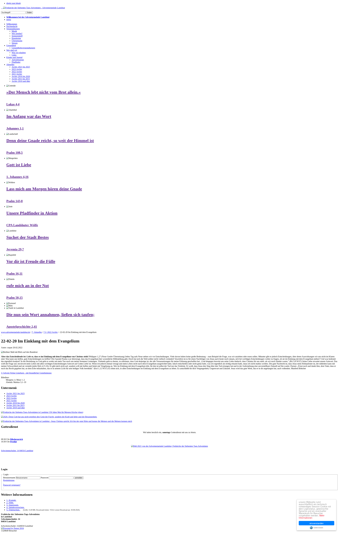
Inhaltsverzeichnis (15, 507)
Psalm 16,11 (14, 273)
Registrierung (8, 480)
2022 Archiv (17, 72)
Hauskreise (16, 38)
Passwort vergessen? (11, 485)
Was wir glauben (19, 52)
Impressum (12, 505)
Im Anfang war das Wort (28, 116)
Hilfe (10, 503)
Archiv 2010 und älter (21, 81)
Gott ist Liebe (18, 164)
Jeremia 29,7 (15, 249)
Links (14, 55)
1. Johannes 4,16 (17, 177)
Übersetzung (17, 41)
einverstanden (317, 523)
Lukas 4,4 (12, 104)
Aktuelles (10, 64)
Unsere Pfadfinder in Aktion (31, 213)
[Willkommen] (33, 8)
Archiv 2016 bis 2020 (21, 76)
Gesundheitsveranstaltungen (23, 48)
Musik (14, 31)
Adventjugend (18, 60)
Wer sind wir (11, 50)
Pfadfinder (16, 62)
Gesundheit (11, 45)
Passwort (44, 477)
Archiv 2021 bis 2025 (21, 67)
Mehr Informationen (311, 516)
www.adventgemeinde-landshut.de (15, 332)
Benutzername (9, 477)
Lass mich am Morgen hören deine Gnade (44, 188)
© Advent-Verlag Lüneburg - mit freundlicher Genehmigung (26, 373)
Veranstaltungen (13, 29)
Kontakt (11, 500)
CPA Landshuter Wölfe (22, 225)
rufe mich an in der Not (27, 285)
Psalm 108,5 (14, 152)
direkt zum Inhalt (13, 3)
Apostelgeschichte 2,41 (21, 326)
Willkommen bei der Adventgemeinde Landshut (27, 17)
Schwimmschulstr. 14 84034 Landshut (17, 451)
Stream (14, 43)
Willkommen (11, 24)
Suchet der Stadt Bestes (27, 237)
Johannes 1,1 (15, 128)
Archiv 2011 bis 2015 (21, 79)
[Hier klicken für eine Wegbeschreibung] (169, 446)
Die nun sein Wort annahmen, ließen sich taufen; (50, 314)
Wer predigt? (17, 33)
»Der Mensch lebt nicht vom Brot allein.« (43, 92)
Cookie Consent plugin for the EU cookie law (316, 527)
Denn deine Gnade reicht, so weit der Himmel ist (50, 140)
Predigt (13, 442)
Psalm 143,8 (14, 201)
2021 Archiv (17, 74)
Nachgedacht (11, 26)
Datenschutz (13, 510)
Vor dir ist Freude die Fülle (30, 261)
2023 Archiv (17, 69)
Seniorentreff (17, 36)
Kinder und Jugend (14, 57)
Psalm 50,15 (14, 297)
